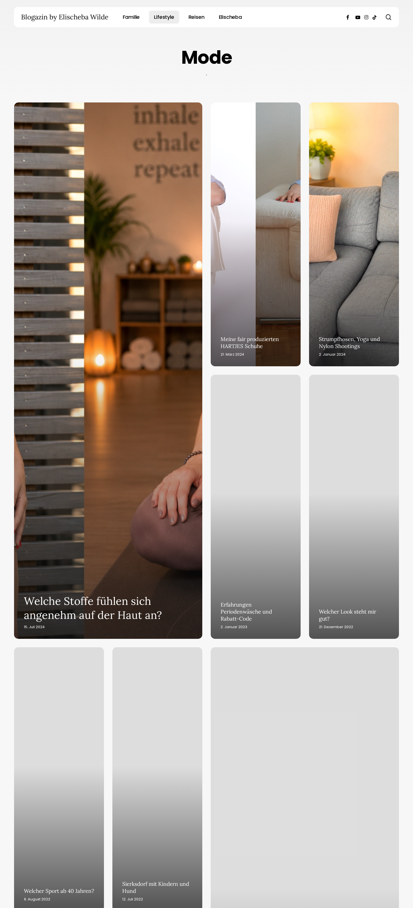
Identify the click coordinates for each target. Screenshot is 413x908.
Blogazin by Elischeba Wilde (64, 17)
